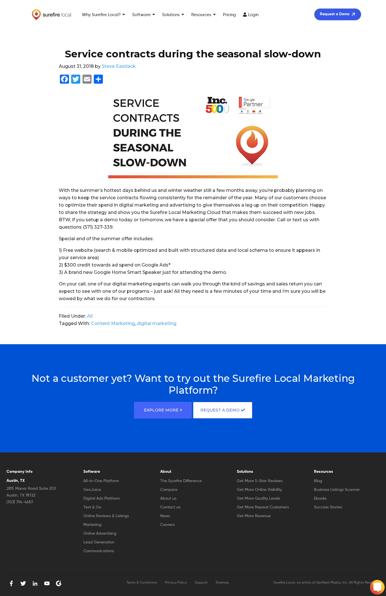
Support (201, 582)
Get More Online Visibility (259, 490)
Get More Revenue (254, 516)
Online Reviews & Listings (106, 516)
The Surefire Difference (181, 481)
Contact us (170, 507)
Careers (167, 525)
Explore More (161, 410)
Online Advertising (99, 534)
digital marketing (156, 323)
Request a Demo (335, 14)
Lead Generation (98, 542)
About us (168, 498)
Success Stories (328, 507)
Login (253, 14)
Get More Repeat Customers (263, 507)
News (165, 516)
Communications (98, 551)
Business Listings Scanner (337, 490)
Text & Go (92, 507)
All (90, 316)
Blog (318, 481)
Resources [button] (201, 14)
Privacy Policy (176, 582)
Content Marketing (113, 323)
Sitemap (222, 582)
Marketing (92, 525)
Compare (168, 490)
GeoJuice (92, 490)
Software (141, 14)
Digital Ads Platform (101, 498)
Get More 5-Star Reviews (260, 481)
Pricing (229, 14)
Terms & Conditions (142, 582)
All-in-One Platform (101, 481)
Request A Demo (220, 410)
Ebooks (320, 498)
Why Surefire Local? (101, 14)
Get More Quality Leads (258, 498)
